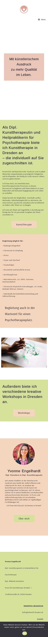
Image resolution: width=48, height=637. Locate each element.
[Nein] (45, 629)
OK (25, 633)
